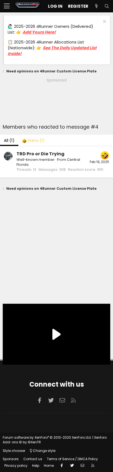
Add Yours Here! (39, 32)
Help (35, 465)
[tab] (33, 140)
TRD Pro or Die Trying (40, 154)
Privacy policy (15, 465)
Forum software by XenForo (47, 437)
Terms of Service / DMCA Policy (72, 459)
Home (49, 465)
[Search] (106, 6)
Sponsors (11, 459)
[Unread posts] (96, 6)
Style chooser (14, 450)
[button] (6, 6)
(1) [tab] (9, 140)
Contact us (32, 459)
